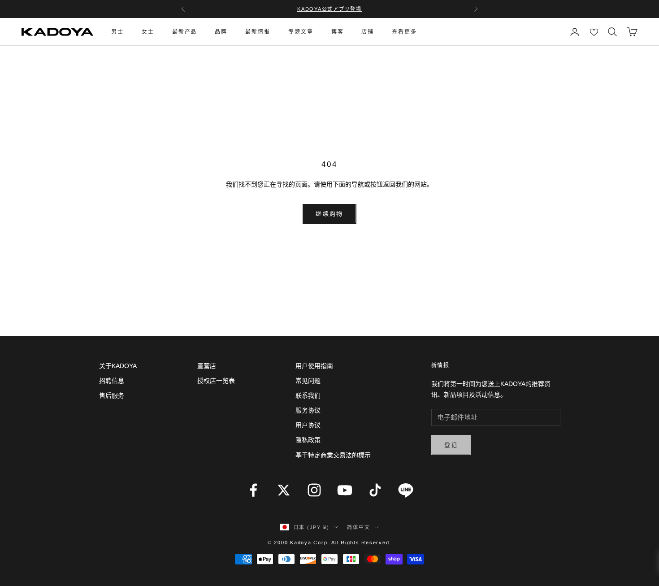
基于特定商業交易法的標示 (333, 455)
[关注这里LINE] (406, 490)
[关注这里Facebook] (253, 490)
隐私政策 (308, 439)
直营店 (206, 365)
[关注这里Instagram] (314, 490)
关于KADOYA (118, 365)
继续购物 (329, 213)
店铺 (367, 32)
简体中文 (358, 527)
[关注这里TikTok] (375, 490)
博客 (337, 32)
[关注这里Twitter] (284, 490)
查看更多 (404, 32)
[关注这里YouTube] (345, 490)
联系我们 (308, 395)
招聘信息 (111, 380)
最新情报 (257, 32)
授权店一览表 (216, 380)
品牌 (221, 32)
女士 (148, 32)
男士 (117, 32)
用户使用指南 (314, 365)
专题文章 (300, 32)
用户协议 (308, 425)
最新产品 (184, 32)
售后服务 (111, 395)
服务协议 (308, 410)
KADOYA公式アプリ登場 (329, 9)
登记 (451, 445)
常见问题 (308, 380)
